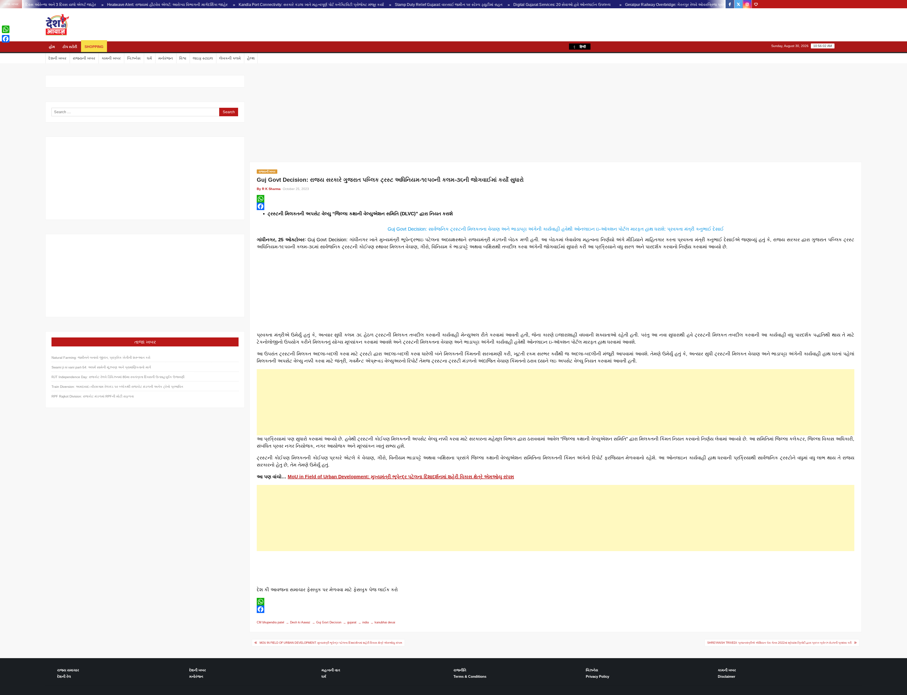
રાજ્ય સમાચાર (68, 670)
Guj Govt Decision (328, 622)
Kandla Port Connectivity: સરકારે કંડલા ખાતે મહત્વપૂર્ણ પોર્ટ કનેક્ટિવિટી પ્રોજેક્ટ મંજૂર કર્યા (245, 5)
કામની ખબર (111, 58)
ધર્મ (149, 58)
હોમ (52, 47)
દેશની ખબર (57, 58)
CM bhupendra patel (270, 622)
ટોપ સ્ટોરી (70, 47)
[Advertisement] (555, 402)
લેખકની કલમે (230, 58)
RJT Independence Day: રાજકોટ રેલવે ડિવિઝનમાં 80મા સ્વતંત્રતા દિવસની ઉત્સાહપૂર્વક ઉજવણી (117, 377)
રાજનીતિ (460, 670)
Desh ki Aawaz (111, 25)
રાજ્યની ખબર (84, 58)
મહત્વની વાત (330, 670)
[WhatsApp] (555, 199)
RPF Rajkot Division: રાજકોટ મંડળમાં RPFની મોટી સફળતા (92, 396)
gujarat (351, 622)
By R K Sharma (269, 189)
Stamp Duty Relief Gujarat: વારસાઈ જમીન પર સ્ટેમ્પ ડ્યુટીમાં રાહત (383, 5)
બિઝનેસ (134, 58)
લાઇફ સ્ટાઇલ (203, 58)
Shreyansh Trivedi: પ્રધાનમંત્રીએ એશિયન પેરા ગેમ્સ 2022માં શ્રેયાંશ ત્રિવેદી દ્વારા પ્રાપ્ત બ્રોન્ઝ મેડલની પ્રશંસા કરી (779, 642)
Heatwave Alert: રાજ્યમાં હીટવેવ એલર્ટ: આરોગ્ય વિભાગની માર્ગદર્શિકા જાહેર (101, 5)
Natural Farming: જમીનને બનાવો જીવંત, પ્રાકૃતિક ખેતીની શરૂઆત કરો (100, 357)
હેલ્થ (251, 58)
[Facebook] (555, 206)
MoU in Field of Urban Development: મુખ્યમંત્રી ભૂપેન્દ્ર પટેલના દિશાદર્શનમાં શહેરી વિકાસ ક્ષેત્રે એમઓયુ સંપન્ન (401, 476)
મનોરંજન (165, 58)
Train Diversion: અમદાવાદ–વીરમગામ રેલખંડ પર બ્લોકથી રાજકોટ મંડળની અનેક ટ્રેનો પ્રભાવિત (117, 387)
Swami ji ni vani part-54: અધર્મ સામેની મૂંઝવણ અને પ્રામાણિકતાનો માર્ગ (101, 367)
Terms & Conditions (470, 676)
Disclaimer (726, 676)
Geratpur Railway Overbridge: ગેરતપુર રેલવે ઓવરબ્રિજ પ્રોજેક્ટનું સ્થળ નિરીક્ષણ (625, 5)
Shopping (94, 47)
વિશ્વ (182, 58)
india (365, 622)
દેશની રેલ (64, 676)
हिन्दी (583, 46)
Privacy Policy (597, 676)
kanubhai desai (385, 622)
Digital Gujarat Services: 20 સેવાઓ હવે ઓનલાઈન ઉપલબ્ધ (496, 5)
